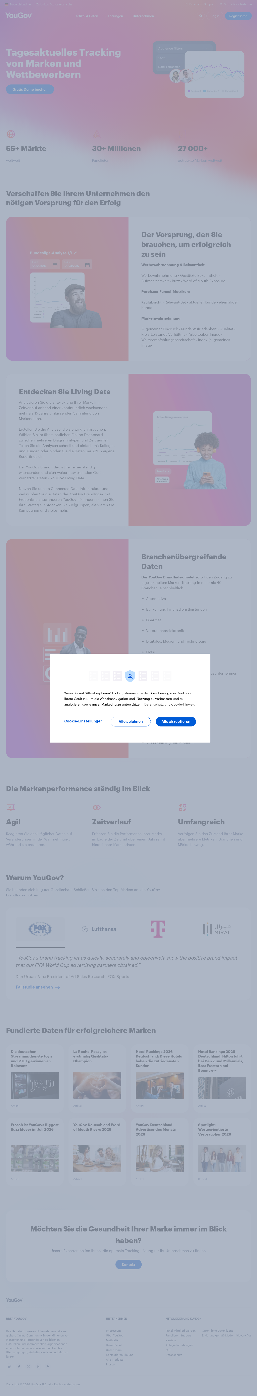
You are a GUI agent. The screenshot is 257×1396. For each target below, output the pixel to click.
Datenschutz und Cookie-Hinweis (169, 704)
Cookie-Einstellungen (83, 721)
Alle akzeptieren (175, 721)
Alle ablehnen (131, 721)
